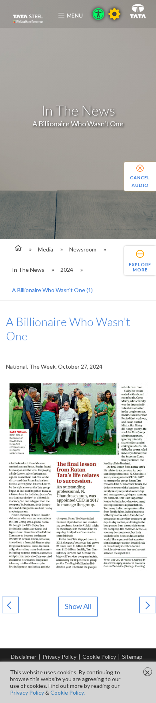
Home (17, 249)
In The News (28, 269)
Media (45, 249)
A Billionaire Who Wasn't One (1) (52, 290)
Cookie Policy (99, 656)
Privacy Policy (59, 656)
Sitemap (132, 656)
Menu (75, 15)
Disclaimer (23, 656)
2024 (66, 269)
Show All (78, 606)
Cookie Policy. (67, 692)
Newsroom (82, 249)
